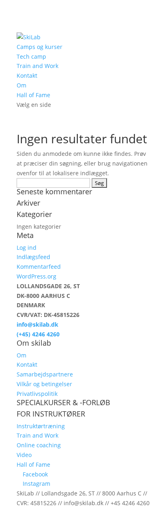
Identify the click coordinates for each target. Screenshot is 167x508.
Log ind (26, 247)
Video (24, 455)
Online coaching (39, 445)
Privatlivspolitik (37, 393)
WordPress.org (36, 276)
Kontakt (27, 75)
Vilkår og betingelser (44, 384)
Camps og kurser (39, 47)
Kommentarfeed (39, 266)
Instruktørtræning (41, 426)
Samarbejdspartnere (45, 374)
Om (21, 85)
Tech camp (31, 56)
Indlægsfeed (33, 257)
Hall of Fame (33, 95)
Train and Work (37, 66)
